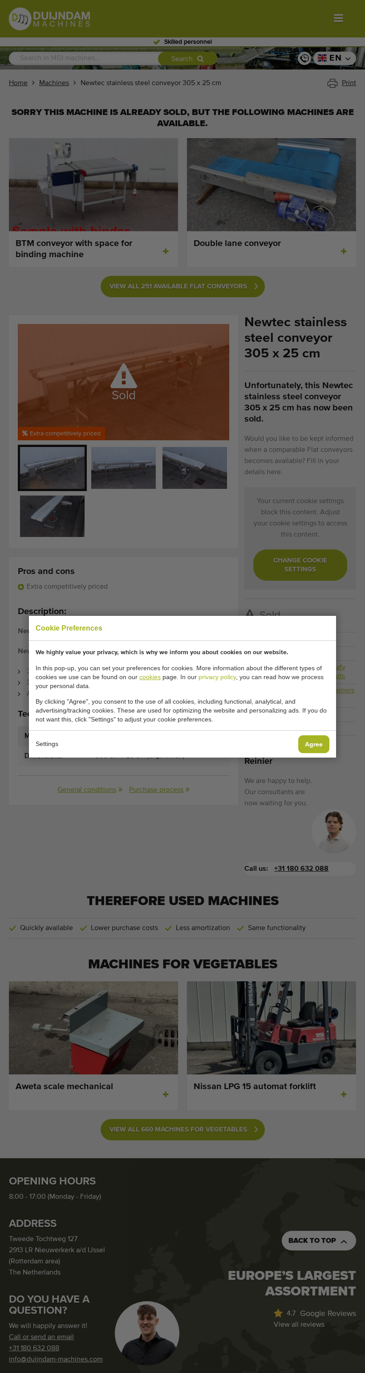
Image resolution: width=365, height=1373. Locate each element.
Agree (314, 744)
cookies (150, 676)
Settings (47, 743)
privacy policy (217, 676)
